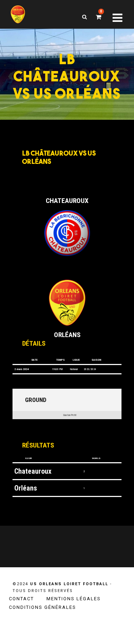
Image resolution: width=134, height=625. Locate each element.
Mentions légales (73, 598)
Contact (21, 598)
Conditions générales (42, 607)
